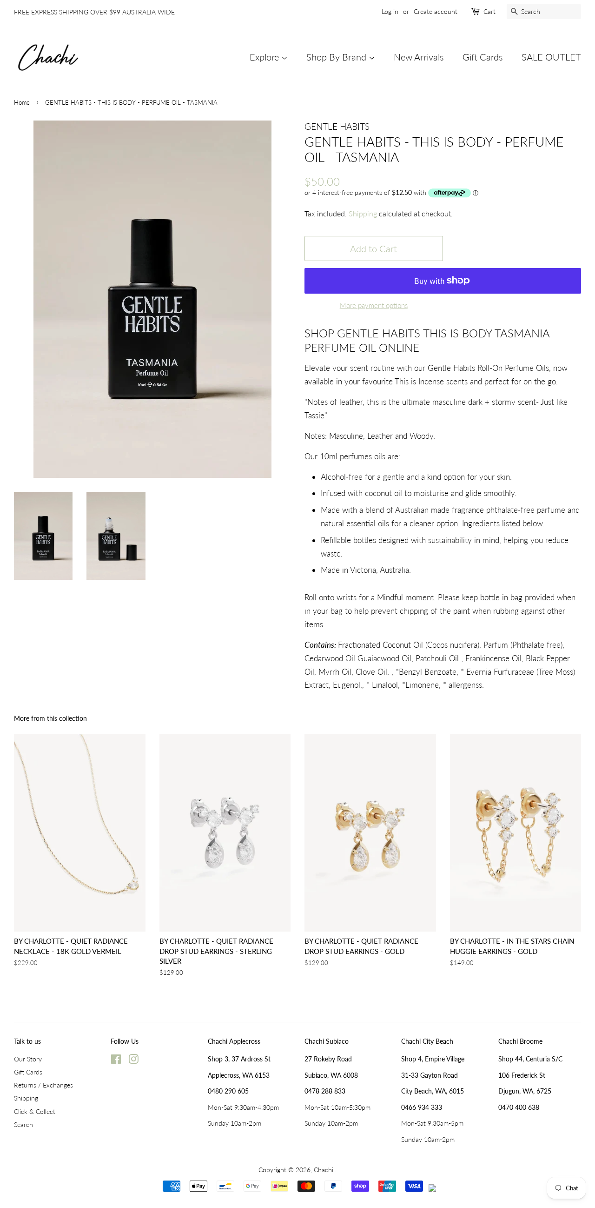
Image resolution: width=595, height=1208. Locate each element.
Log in (390, 11)
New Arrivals (419, 56)
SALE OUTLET (551, 56)
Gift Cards (483, 56)
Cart (489, 11)
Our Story (28, 1059)
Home (22, 102)
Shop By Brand (337, 56)
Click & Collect (34, 1111)
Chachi (324, 1170)
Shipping (363, 213)
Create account (435, 11)
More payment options (374, 305)
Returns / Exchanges (43, 1085)
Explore (265, 56)
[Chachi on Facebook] (116, 1061)
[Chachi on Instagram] (133, 1061)
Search (23, 1124)
